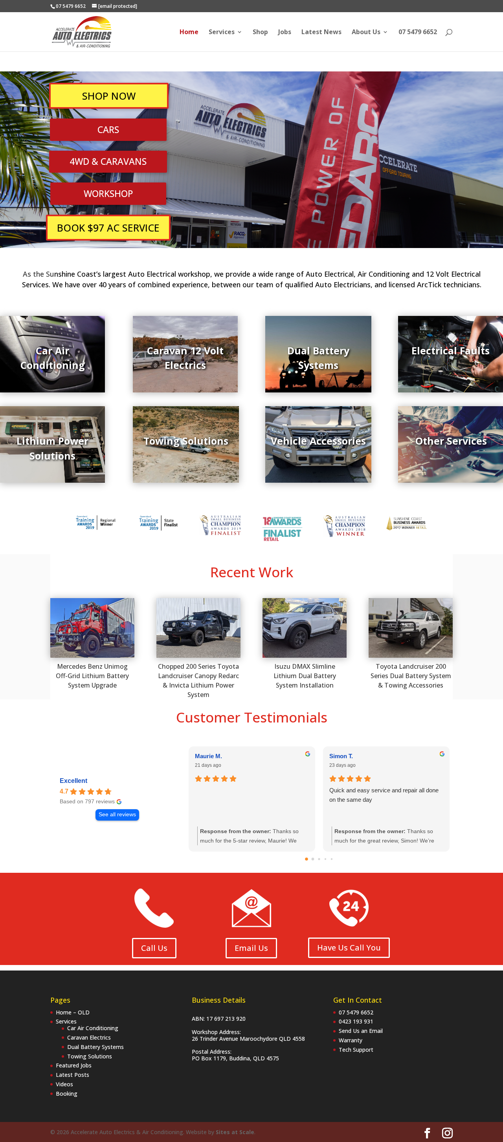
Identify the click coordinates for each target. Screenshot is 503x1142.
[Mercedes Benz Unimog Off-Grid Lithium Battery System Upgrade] (92, 628)
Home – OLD (73, 1012)
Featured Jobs (74, 1065)
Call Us (154, 948)
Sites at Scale (235, 1132)
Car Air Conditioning (92, 1028)
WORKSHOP (108, 193)
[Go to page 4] (331, 859)
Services (222, 32)
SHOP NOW (109, 95)
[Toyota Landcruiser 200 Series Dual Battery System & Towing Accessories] (411, 628)
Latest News (321, 32)
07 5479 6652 (417, 32)
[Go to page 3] (325, 859)
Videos (64, 1084)
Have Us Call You (349, 947)
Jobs (284, 32)
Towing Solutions (89, 1056)
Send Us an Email (361, 1030)
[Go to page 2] (319, 859)
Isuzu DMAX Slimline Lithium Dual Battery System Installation (305, 676)
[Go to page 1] (313, 859)
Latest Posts (72, 1074)
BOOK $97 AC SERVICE (108, 227)
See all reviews (117, 814)
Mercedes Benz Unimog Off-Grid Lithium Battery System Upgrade (92, 676)
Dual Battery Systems (95, 1047)
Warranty (350, 1040)
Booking (66, 1093)
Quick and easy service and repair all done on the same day (384, 795)
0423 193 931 (356, 1021)
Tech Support (356, 1049)
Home (189, 32)
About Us (366, 32)
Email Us (251, 948)
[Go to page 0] (306, 859)
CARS (108, 129)
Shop (260, 32)
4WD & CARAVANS (108, 161)
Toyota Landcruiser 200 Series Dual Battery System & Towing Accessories (411, 676)
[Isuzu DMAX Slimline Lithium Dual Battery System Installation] (305, 628)
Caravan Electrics (89, 1037)
